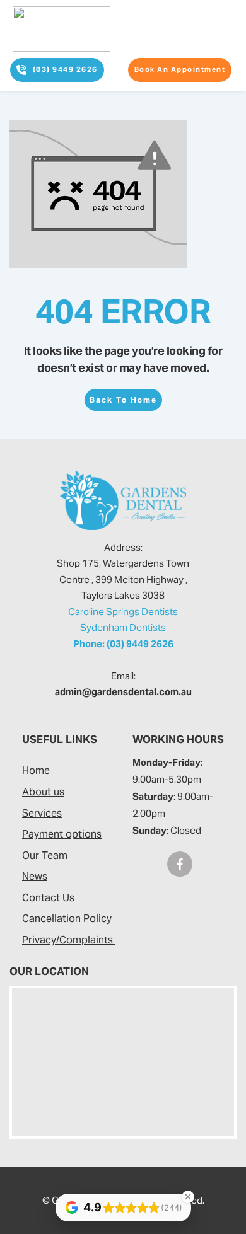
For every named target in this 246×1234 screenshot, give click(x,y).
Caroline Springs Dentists (123, 612)
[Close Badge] (188, 1197)
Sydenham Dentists (123, 627)
